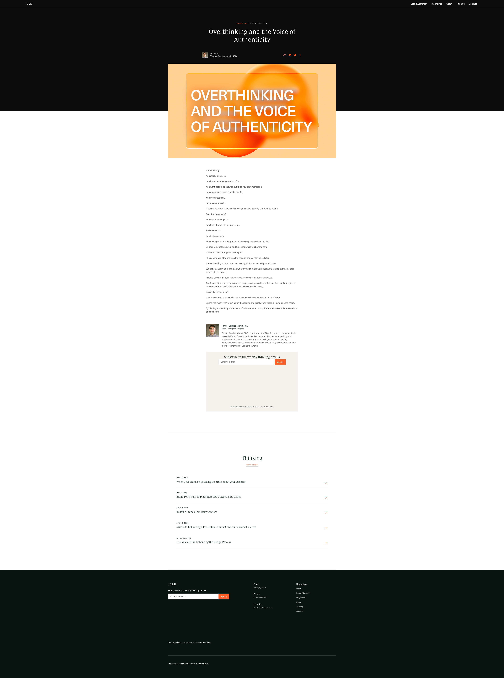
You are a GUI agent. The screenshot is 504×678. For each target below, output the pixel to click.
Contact (473, 3)
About (449, 3)
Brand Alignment (419, 3)
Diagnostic (436, 3)
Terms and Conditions (265, 407)
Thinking (460, 3)
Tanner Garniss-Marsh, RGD (235, 325)
